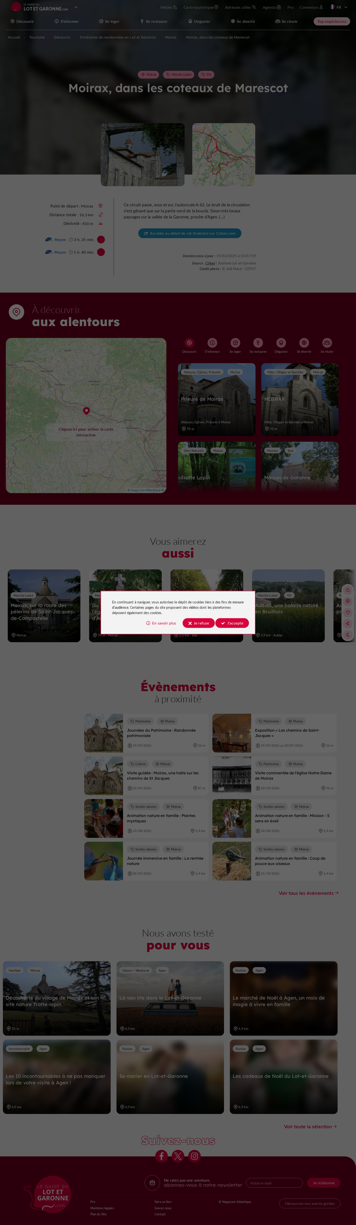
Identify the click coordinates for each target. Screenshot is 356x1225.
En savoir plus (164, 622)
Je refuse (201, 622)
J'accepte (235, 622)
